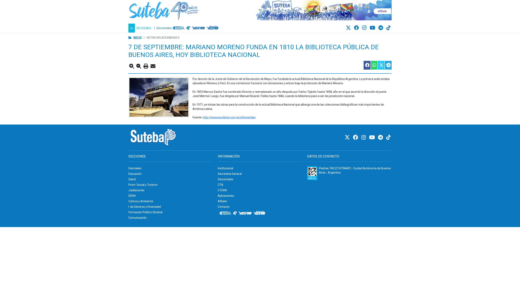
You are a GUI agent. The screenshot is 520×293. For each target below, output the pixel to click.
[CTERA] (179, 28)
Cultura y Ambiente (140, 201)
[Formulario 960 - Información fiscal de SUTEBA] (312, 173)
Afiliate (222, 201)
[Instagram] (365, 28)
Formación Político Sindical (145, 212)
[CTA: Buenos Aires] (213, 28)
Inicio (137, 37)
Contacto (224, 206)
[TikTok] (388, 28)
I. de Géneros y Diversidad (144, 206)
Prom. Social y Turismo (143, 184)
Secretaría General (230, 173)
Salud (132, 179)
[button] (140, 28)
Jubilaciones (136, 190)
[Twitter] (349, 28)
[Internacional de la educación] (188, 28)
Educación (135, 173)
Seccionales (164, 28)
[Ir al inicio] (163, 10)
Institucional (225, 168)
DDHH (132, 195)
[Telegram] (381, 28)
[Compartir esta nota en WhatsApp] (373, 65)
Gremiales (134, 168)
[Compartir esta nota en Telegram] (388, 65)
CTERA (222, 190)
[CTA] (198, 28)
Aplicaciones (226, 195)
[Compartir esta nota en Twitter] (381, 65)
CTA (220, 184)
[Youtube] (373, 28)
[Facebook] (357, 28)
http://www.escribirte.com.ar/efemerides (229, 117)
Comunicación (137, 217)
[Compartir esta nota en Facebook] (366, 65)
